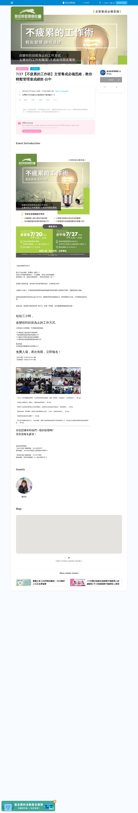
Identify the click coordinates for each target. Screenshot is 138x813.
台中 (55, 100)
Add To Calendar (61, 91)
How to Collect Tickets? (32, 131)
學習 (32, 100)
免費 (40, 100)
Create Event (121, 3)
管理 (47, 100)
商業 (25, 100)
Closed (111, 80)
